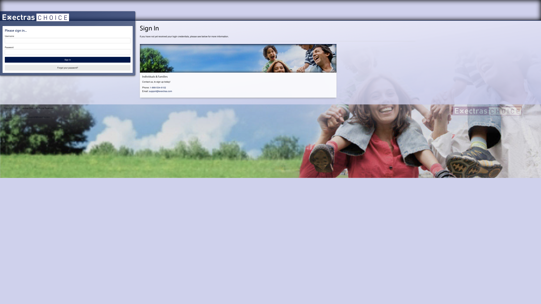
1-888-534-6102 (158, 87)
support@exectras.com (160, 91)
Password (9, 47)
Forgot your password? (67, 67)
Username (9, 36)
